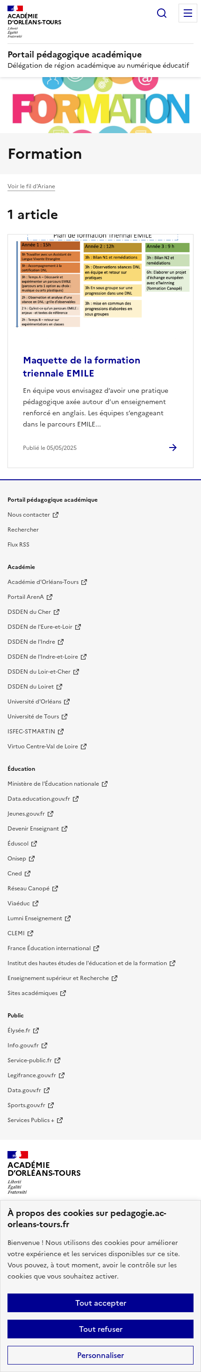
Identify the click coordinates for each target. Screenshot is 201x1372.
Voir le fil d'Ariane (31, 186)
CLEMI (16, 933)
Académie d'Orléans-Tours (43, 582)
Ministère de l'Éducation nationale (53, 784)
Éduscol (18, 843)
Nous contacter (28, 515)
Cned (14, 873)
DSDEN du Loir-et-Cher (39, 672)
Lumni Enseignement (34, 918)
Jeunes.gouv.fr (26, 814)
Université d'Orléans (34, 701)
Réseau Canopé (28, 888)
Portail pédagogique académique (74, 54)
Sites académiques (32, 993)
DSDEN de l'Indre (31, 642)
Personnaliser (100, 1355)
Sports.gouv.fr (26, 1105)
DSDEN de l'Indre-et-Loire (42, 657)
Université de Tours (33, 716)
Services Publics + (30, 1120)
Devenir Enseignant (33, 829)
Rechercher (161, 13)
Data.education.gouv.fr (38, 799)
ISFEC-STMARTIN (31, 731)
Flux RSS (18, 544)
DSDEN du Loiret (30, 686)
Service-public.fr (29, 1060)
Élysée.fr (18, 1030)
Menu (188, 13)
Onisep (16, 858)
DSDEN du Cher (29, 612)
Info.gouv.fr (23, 1045)
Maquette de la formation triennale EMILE (81, 366)
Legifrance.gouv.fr (31, 1075)
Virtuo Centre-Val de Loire (42, 746)
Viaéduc (18, 903)
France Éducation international (49, 948)
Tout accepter (100, 1302)
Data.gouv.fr (24, 1090)
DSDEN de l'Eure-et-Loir (39, 627)
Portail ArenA (25, 597)
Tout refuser (100, 1329)
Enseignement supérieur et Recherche (58, 978)
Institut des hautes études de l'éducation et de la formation (87, 963)
